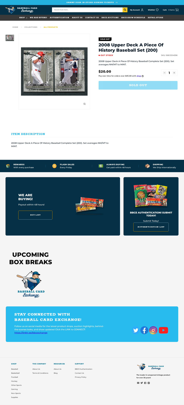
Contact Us (79, 373)
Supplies (14, 397)
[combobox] (89, 9)
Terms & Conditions (40, 373)
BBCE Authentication (83, 369)
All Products (51, 27)
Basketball (15, 373)
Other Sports (16, 385)
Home (15, 27)
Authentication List (151, 227)
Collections (30, 27)
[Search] (125, 9)
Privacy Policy (80, 377)
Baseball (14, 369)
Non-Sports (16, 393)
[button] (23, 18)
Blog (56, 373)
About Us (36, 369)
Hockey (14, 381)
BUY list (35, 215)
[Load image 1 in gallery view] (9, 38)
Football (14, 377)
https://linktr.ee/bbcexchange (30, 332)
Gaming (14, 389)
